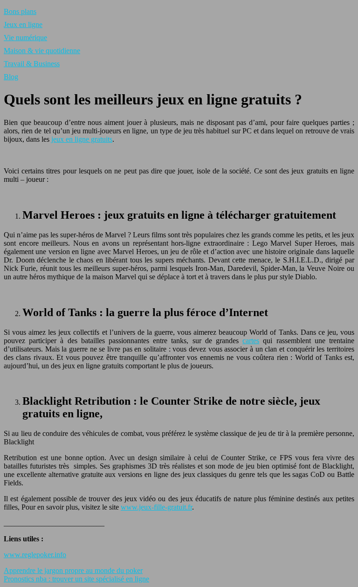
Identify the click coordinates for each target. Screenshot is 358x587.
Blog (11, 77)
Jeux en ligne (23, 24)
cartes (250, 341)
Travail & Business (32, 64)
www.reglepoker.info (35, 555)
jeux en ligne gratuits (81, 139)
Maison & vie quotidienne (42, 51)
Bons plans (20, 11)
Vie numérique (25, 37)
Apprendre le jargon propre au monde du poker (73, 570)
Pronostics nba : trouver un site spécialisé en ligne (76, 579)
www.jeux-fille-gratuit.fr (156, 507)
